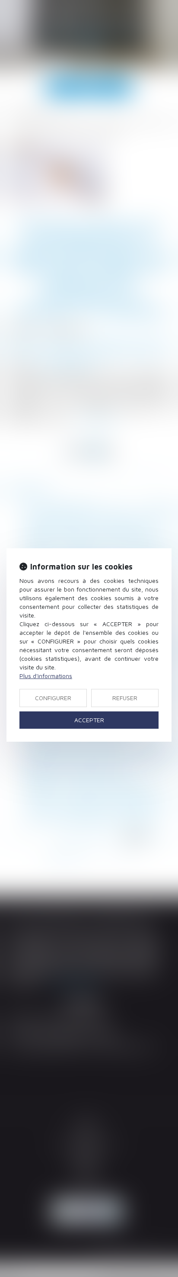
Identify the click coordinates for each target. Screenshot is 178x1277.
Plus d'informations (45, 675)
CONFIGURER (53, 697)
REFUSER (124, 697)
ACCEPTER (89, 720)
